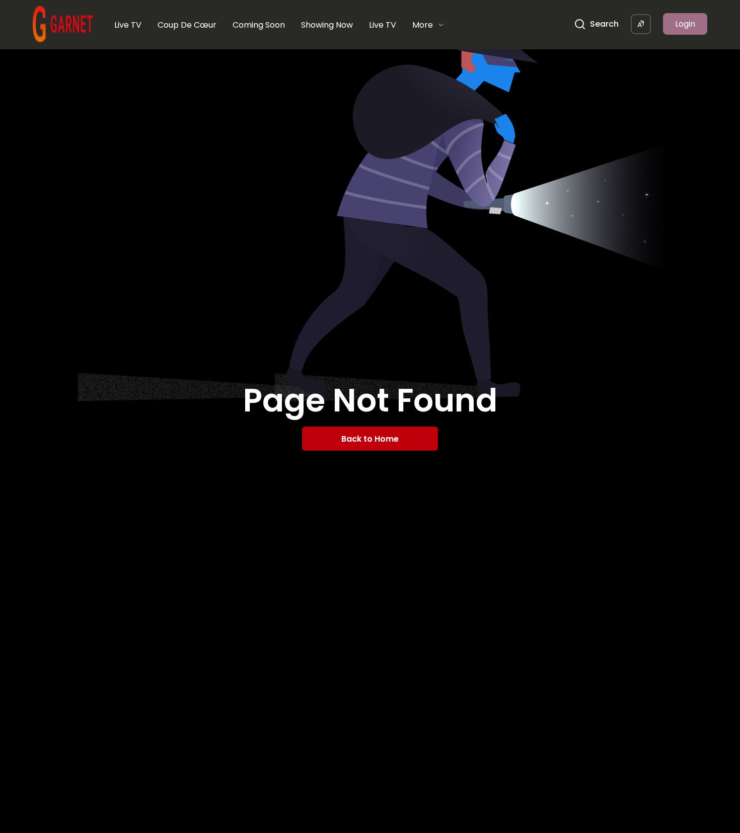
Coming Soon (259, 25)
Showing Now (327, 25)
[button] (641, 24)
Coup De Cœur (187, 25)
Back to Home (370, 439)
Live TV (127, 25)
